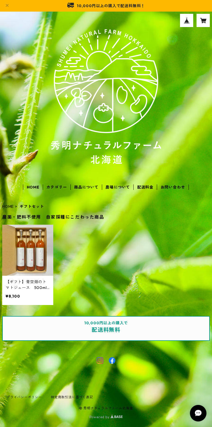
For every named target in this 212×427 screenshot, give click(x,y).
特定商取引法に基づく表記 (72, 397)
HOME (33, 187)
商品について (86, 187)
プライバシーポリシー (24, 397)
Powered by (100, 417)
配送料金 (145, 187)
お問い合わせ (173, 187)
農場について (117, 187)
